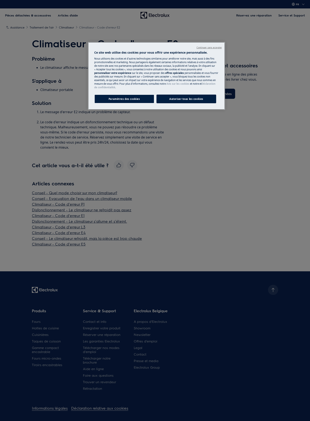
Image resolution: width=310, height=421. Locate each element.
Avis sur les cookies (177, 83)
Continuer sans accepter (209, 47)
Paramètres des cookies (124, 98)
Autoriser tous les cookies (186, 98)
